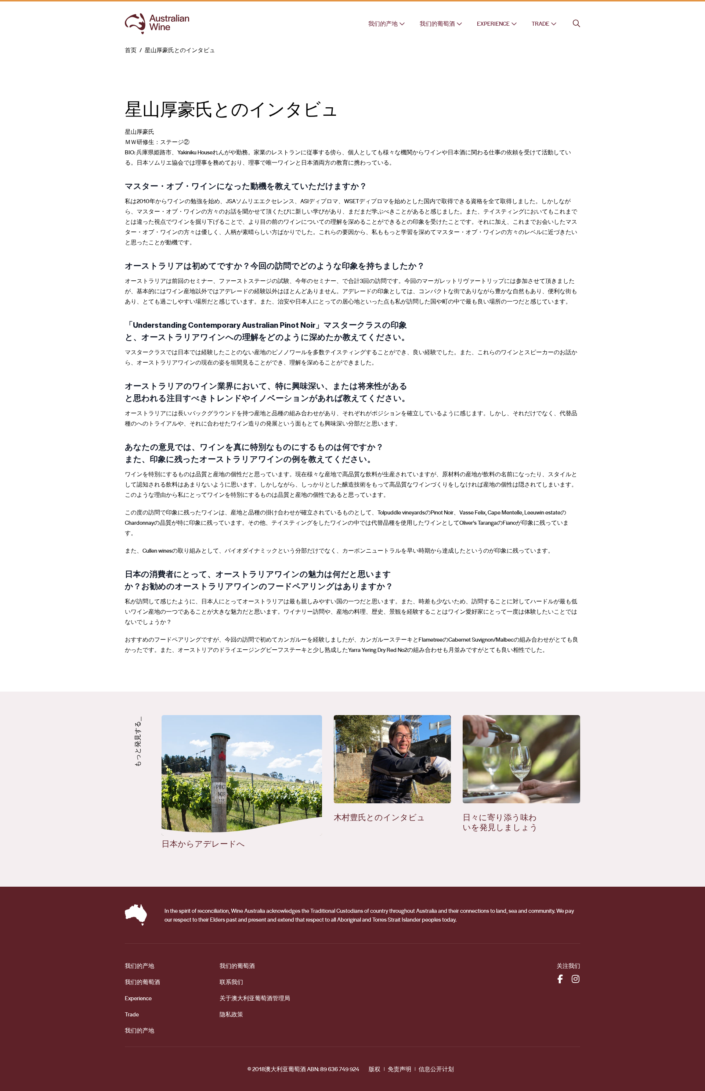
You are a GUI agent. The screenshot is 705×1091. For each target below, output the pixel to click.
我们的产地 (383, 23)
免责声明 (399, 1069)
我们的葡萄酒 (437, 23)
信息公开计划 (436, 1069)
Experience (493, 23)
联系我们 (231, 982)
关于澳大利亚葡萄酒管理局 (255, 998)
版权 (374, 1069)
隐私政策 (231, 1014)
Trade (540, 23)
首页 (131, 50)
